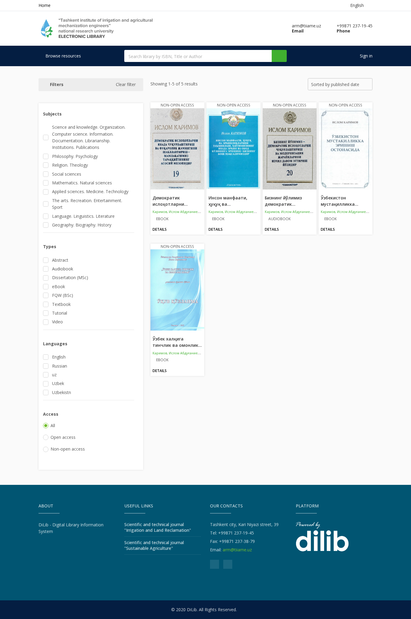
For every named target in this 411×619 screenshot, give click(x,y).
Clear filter (126, 84)
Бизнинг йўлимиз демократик (283, 201)
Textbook (61, 304)
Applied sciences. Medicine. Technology (90, 191)
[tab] (89, 114)
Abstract (60, 260)
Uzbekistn (61, 392)
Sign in (365, 56)
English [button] (358, 5)
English (59, 357)
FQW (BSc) (62, 295)
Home (45, 5)
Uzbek (58, 383)
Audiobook (62, 269)
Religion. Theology (70, 165)
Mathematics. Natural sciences (82, 183)
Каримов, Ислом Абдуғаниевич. (179, 211)
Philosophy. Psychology (75, 156)
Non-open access (68, 449)
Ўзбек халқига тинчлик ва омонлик (177, 342)
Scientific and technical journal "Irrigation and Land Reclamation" (157, 527)
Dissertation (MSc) (70, 277)
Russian (59, 366)
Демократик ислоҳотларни (170, 201)
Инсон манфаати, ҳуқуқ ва (228, 201)
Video (57, 322)
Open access (63, 437)
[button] (91, 114)
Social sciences (66, 174)
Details (160, 229)
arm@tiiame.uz (237, 550)
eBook (58, 286)
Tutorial (59, 313)
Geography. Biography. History (81, 225)
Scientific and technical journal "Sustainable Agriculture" (154, 545)
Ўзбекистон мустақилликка (339, 201)
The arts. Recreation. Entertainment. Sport (87, 204)
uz (54, 374)
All (53, 425)
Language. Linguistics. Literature (83, 216)
